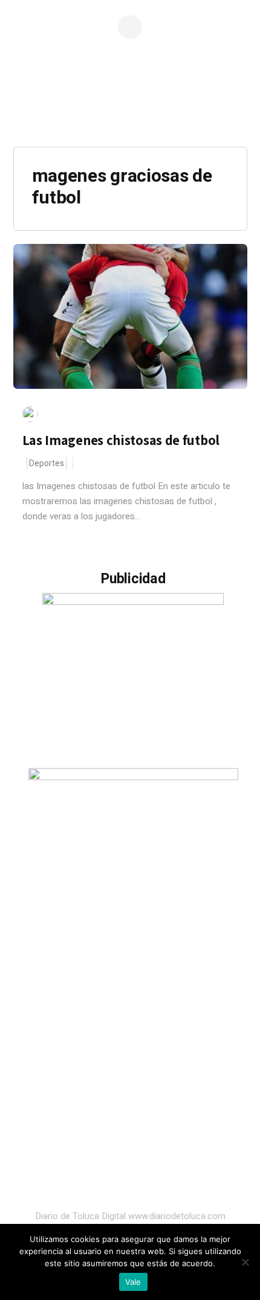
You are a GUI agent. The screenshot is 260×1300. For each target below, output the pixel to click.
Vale (133, 1282)
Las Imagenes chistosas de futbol (120, 440)
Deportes (46, 463)
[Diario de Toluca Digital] (130, 112)
